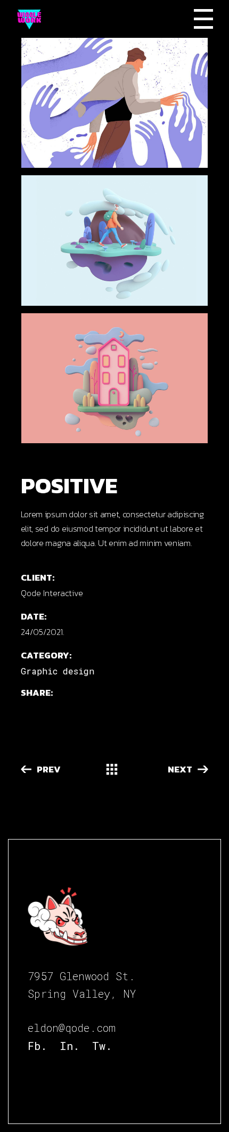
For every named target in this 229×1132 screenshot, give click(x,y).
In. (69, 1045)
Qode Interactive (52, 593)
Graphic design (57, 671)
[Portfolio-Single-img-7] (115, 378)
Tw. (102, 1045)
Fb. (37, 1045)
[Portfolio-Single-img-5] (115, 102)
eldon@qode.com (72, 1028)
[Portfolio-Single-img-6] (115, 240)
